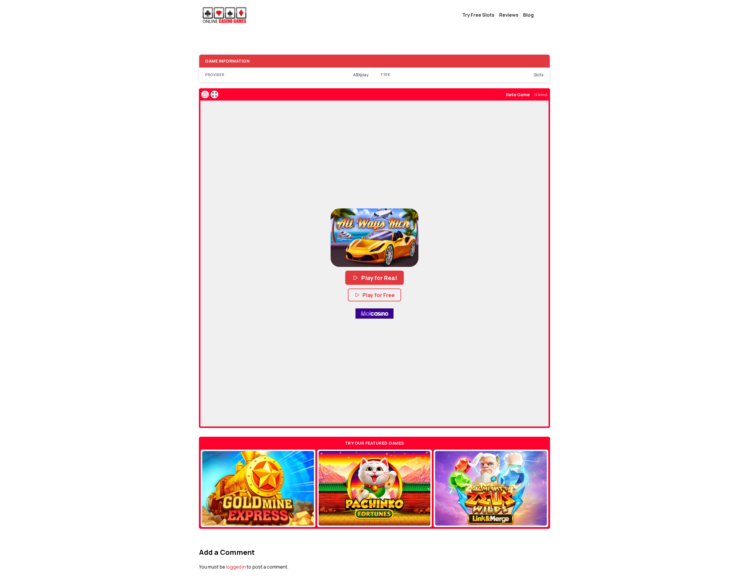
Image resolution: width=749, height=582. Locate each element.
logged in (236, 567)
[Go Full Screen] (214, 94)
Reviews (508, 15)
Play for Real (379, 277)
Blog (528, 15)
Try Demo (258, 488)
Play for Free (379, 294)
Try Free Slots (478, 15)
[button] (374, 237)
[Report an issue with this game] (205, 94)
